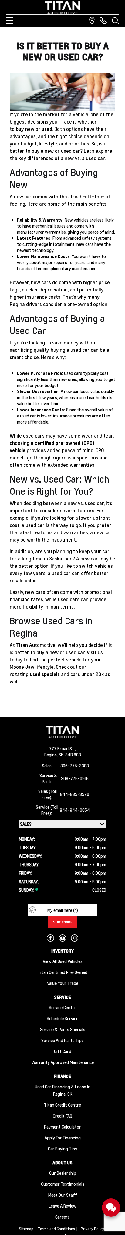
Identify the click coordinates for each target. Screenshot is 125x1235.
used (47, 129)
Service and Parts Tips (62, 1040)
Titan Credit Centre (62, 1105)
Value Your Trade (62, 983)
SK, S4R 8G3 (70, 754)
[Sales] (103, 21)
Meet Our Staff (62, 1195)
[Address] (92, 21)
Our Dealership (62, 1173)
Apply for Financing (63, 1137)
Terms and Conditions (56, 1228)
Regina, (51, 754)
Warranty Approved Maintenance (63, 1062)
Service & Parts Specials (62, 1029)
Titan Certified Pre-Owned (62, 972)
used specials (45, 674)
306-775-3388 (74, 765)
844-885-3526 (74, 794)
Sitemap (26, 1228)
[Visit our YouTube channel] (62, 938)
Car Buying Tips (62, 1148)
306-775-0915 (75, 778)
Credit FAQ (63, 1115)
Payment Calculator (62, 1126)
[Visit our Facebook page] (50, 938)
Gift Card (62, 1051)
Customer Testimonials (62, 1184)
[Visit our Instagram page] (74, 938)
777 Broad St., (62, 748)
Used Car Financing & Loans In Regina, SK (62, 1090)
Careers (62, 1216)
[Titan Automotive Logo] (62, 7)
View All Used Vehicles (63, 961)
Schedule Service (62, 1018)
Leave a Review (62, 1206)
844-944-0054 (75, 810)
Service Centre (62, 1007)
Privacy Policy (92, 1228)
